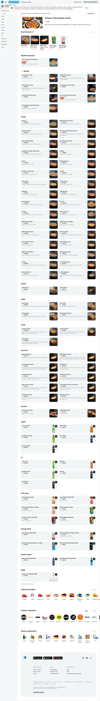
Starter (2, 19)
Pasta (2, 24)
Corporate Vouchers (54, 673)
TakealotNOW (45, 683)
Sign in (90, 2)
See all (86, 611)
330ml (2, 33)
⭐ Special (3, 13)
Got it (86, 8)
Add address (90, 13)
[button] (9, 6)
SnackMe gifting (53, 669)
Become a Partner (37, 669)
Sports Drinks (4, 44)
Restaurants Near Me (37, 683)
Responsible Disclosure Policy (38, 681)
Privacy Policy (69, 8)
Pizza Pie (3, 27)
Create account (77, 2)
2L (2, 35)
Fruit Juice (3, 38)
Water (2, 47)
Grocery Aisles (53, 683)
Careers (35, 673)
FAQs (68, 671)
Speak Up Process (78, 681)
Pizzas (2, 16)
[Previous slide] (91, 32)
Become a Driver (36, 671)
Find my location (27, 2)
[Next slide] (94, 32)
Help (68, 669)
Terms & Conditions (58, 681)
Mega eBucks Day (54, 671)
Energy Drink (4, 41)
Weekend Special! (5, 10)
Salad (2, 21)
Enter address (15, 2)
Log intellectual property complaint (74, 673)
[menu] (5, 2)
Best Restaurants (88, 681)
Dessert (3, 30)
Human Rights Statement (68, 681)
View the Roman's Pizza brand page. (27, 584)
